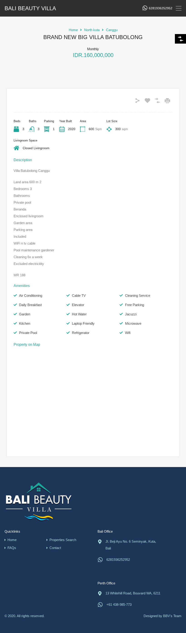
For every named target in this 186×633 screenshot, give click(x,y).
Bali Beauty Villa (30, 8)
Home (73, 30)
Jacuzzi (131, 314)
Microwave (133, 323)
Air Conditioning (30, 295)
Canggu (111, 30)
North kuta (92, 30)
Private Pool (28, 333)
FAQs (11, 547)
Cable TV (79, 295)
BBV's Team (172, 616)
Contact (55, 547)
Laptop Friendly (83, 323)
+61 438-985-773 (119, 604)
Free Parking (134, 305)
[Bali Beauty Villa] (39, 502)
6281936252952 (160, 8)
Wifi (127, 333)
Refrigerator (80, 333)
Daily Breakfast (30, 305)
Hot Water (79, 314)
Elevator (78, 305)
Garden (24, 314)
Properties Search (62, 540)
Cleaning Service (137, 295)
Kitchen (24, 323)
